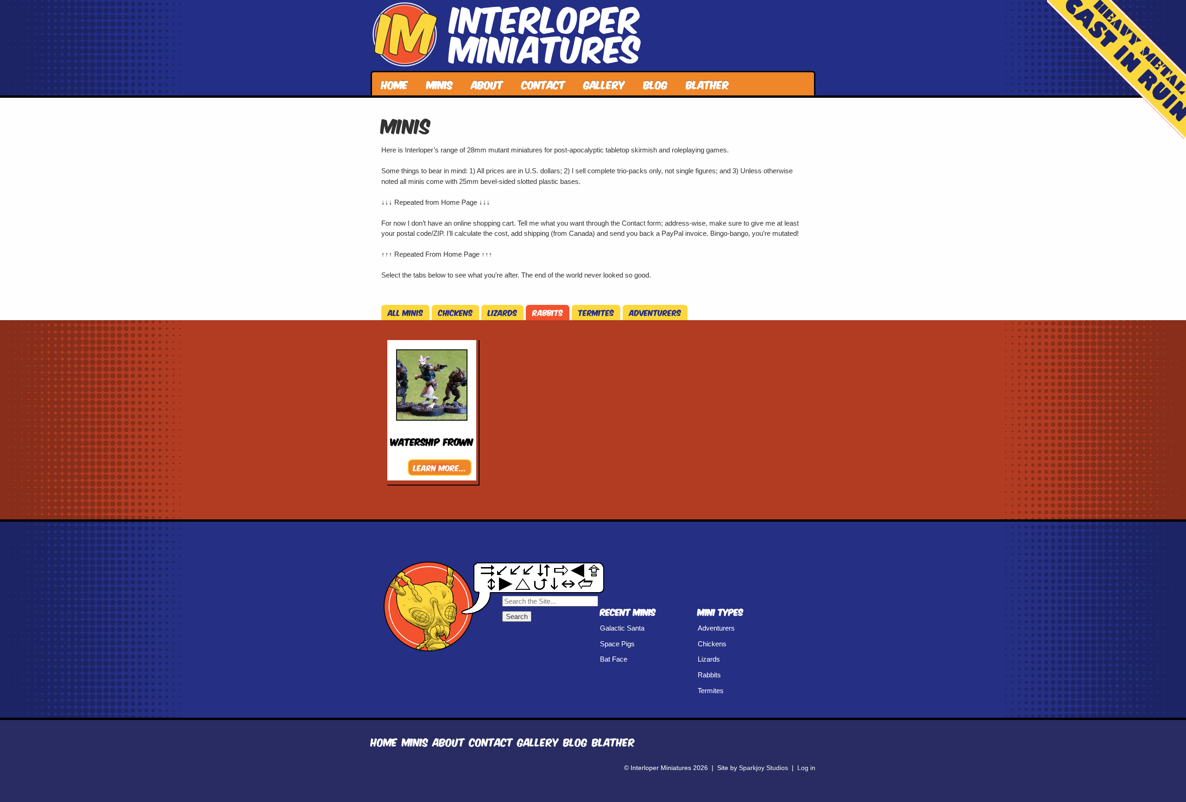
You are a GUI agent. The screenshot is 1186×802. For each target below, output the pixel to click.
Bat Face (613, 659)
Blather (707, 83)
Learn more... (439, 467)
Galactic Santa (622, 628)
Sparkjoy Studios (763, 767)
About (487, 83)
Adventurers (655, 312)
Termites (596, 312)
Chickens (455, 312)
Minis (440, 83)
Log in (806, 767)
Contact (543, 83)
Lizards (502, 312)
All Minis (405, 312)
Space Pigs (617, 644)
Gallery (604, 83)
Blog (655, 83)
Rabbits (547, 312)
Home (394, 83)
